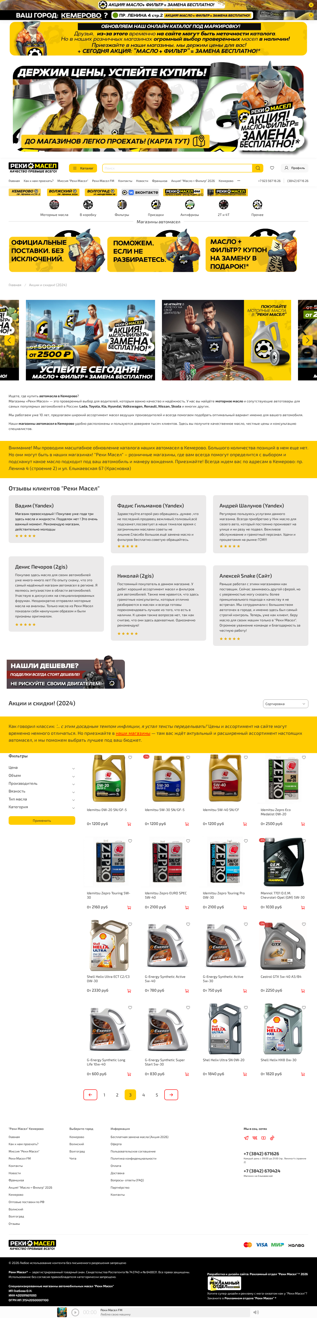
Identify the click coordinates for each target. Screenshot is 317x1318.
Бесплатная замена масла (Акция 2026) (139, 1137)
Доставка (117, 1173)
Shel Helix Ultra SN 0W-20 (224, 1060)
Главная (14, 181)
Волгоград (16, 1216)
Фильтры (122, 214)
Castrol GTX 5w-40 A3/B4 (281, 976)
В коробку (88, 214)
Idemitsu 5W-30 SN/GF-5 (165, 810)
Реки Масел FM (103, 181)
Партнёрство (120, 1187)
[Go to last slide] (9, 340)
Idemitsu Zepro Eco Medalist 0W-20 (276, 812)
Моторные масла (54, 214)
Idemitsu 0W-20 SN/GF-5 (107, 810)
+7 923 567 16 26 (269, 181)
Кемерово (226, 181)
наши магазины (133, 733)
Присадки (156, 214)
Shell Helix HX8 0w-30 (279, 1060)
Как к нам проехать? (38, 181)
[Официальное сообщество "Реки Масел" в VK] (140, 192)
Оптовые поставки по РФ (26, 1202)
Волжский (16, 1209)
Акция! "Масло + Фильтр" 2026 (193, 181)
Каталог (86, 168)
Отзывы (14, 1223)
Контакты (125, 181)
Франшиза (159, 181)
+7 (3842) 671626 (261, 1153)
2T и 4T (223, 214)
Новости (142, 181)
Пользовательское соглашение (133, 1151)
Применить (42, 820)
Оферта (116, 1144)
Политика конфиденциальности (133, 1158)
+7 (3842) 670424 (262, 1170)
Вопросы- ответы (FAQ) (127, 1180)
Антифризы (189, 214)
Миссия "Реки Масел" (72, 181)
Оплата (116, 1166)
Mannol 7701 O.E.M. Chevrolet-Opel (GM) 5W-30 (283, 895)
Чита (72, 1158)
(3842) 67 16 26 (297, 181)
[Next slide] (307, 340)
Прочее (257, 214)
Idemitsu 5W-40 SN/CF (221, 810)
